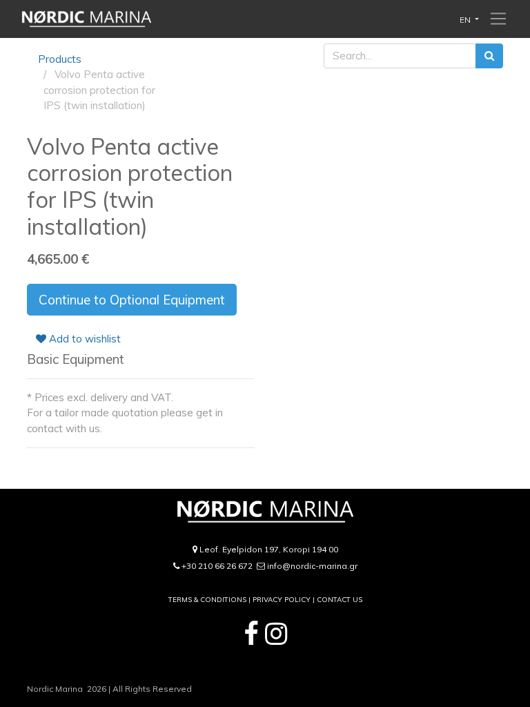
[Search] (489, 56)
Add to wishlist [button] (83, 338)
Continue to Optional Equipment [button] (132, 299)
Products (59, 59)
